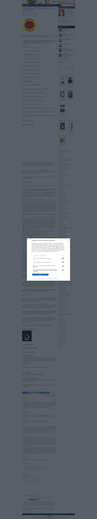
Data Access (48, 278)
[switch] (62, 258)
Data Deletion (42, 278)
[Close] (68, 240)
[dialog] (48, 259)
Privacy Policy (54, 278)
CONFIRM (40, 274)
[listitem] (48, 255)
